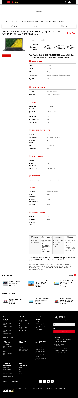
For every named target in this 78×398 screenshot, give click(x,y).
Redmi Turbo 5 (22, 330)
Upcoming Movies (39, 349)
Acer (13, 21)
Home (3, 21)
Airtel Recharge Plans (40, 321)
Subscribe (64, 331)
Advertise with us (37, 388)
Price (15, 26)
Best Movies (38, 345)
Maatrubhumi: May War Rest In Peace (23, 350)
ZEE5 (20, 369)
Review (65, 26)
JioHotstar (21, 371)
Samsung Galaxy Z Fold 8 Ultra (23, 328)
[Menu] (3, 2)
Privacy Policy (19, 393)
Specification (40, 26)
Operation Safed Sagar (8, 376)
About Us (18, 388)
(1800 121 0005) (58, 345)
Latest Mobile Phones (8, 337)
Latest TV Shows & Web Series (39, 355)
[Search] (66, 2)
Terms (56, 328)
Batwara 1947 (22, 347)
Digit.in (7, 381)
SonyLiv (21, 374)
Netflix (20, 367)
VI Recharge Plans (39, 329)
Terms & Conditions (60, 388)
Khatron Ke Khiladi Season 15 (7, 370)
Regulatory (49, 388)
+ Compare (6, 55)
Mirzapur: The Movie (23, 352)
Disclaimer (29, 393)
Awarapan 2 (21, 345)
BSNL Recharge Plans (40, 324)
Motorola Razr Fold (23, 333)
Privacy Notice (61, 328)
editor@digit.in (64, 348)
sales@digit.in (63, 352)
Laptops (8, 21)
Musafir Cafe (6, 367)
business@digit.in (64, 350)
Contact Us (27, 388)
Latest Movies (38, 347)
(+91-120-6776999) (59, 344)
